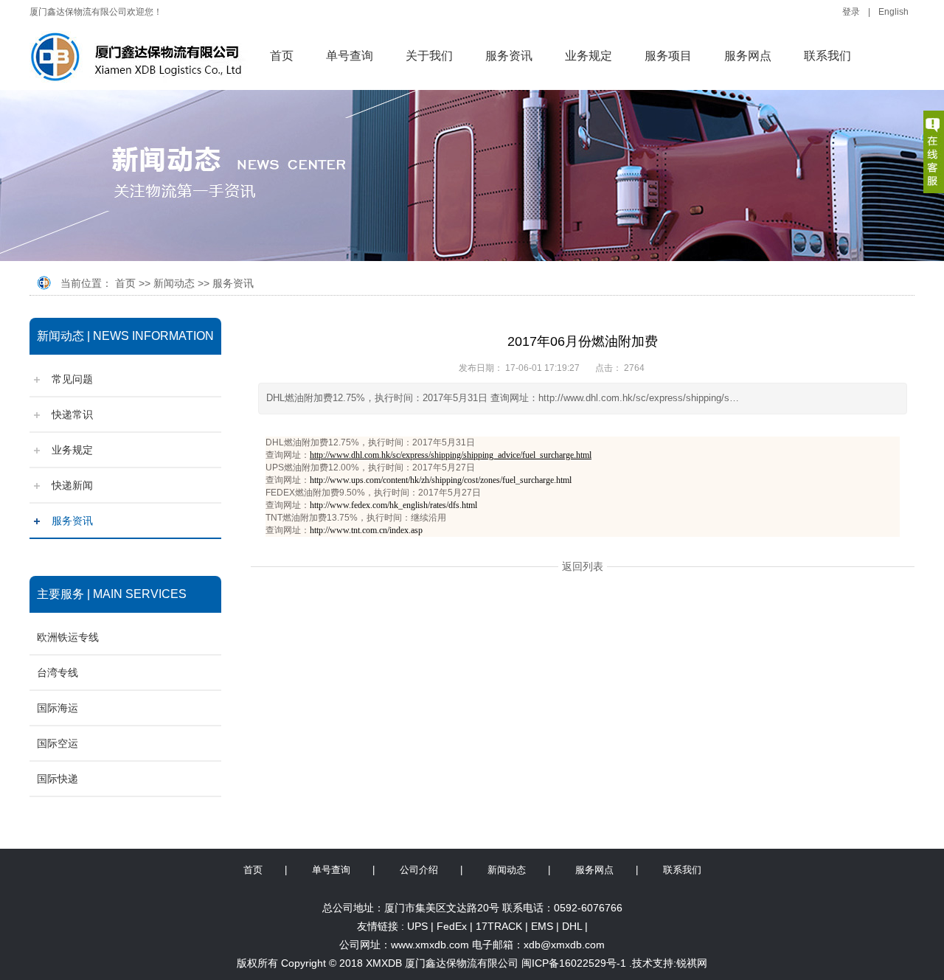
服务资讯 (508, 55)
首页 (282, 55)
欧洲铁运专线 (68, 637)
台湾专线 (57, 672)
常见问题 (72, 379)
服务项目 (668, 55)
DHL (572, 926)
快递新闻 (72, 485)
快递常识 (72, 414)
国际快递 (57, 779)
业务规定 (588, 55)
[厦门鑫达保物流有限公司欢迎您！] (142, 58)
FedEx (452, 926)
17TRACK (499, 926)
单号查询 (349, 55)
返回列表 (582, 566)
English (893, 12)
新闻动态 (174, 283)
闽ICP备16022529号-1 (573, 963)
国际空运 (57, 743)
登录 (851, 12)
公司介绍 (419, 869)
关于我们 (429, 55)
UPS (417, 926)
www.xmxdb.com (430, 945)
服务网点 (747, 55)
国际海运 (57, 708)
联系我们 (827, 55)
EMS (542, 926)
